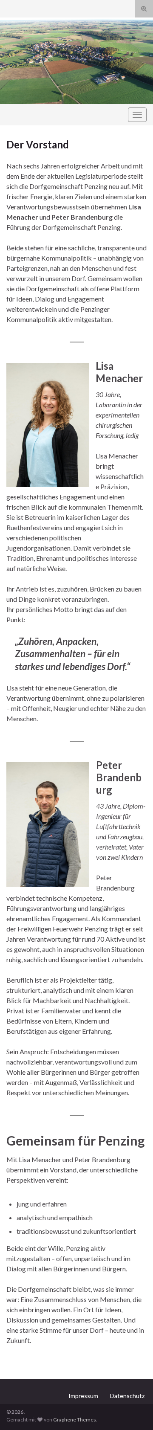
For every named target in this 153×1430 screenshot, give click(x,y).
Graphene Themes (74, 1419)
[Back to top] (133, 1410)
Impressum (83, 1395)
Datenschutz (127, 1395)
